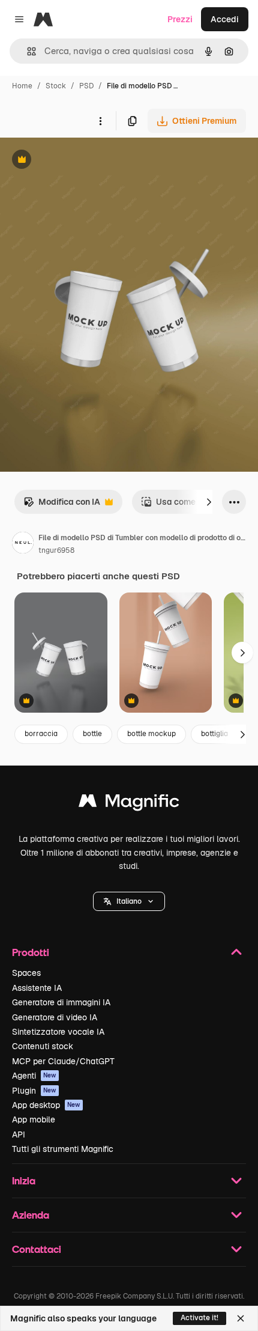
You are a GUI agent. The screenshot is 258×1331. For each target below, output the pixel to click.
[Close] (240, 1318)
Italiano (129, 901)
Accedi (225, 19)
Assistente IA (37, 987)
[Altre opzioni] (100, 121)
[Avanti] (209, 502)
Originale (79, 160)
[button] (129, 901)
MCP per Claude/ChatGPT (63, 1061)
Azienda (30, 1214)
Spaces (26, 972)
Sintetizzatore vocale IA (58, 1031)
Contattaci (36, 1249)
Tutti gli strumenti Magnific (62, 1149)
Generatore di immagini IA (61, 1002)
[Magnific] (129, 803)
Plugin (34, 1090)
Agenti (34, 1075)
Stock (56, 86)
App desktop (46, 1105)
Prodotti (30, 952)
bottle (92, 734)
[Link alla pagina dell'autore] (23, 544)
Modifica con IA (61, 505)
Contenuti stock (42, 1046)
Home (22, 86)
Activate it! (199, 1318)
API (18, 1134)
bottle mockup (151, 734)
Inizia (23, 1180)
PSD (86, 86)
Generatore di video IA (54, 1017)
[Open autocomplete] (26, 51)
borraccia (41, 734)
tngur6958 (56, 550)
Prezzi (180, 19)
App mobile (33, 1119)
